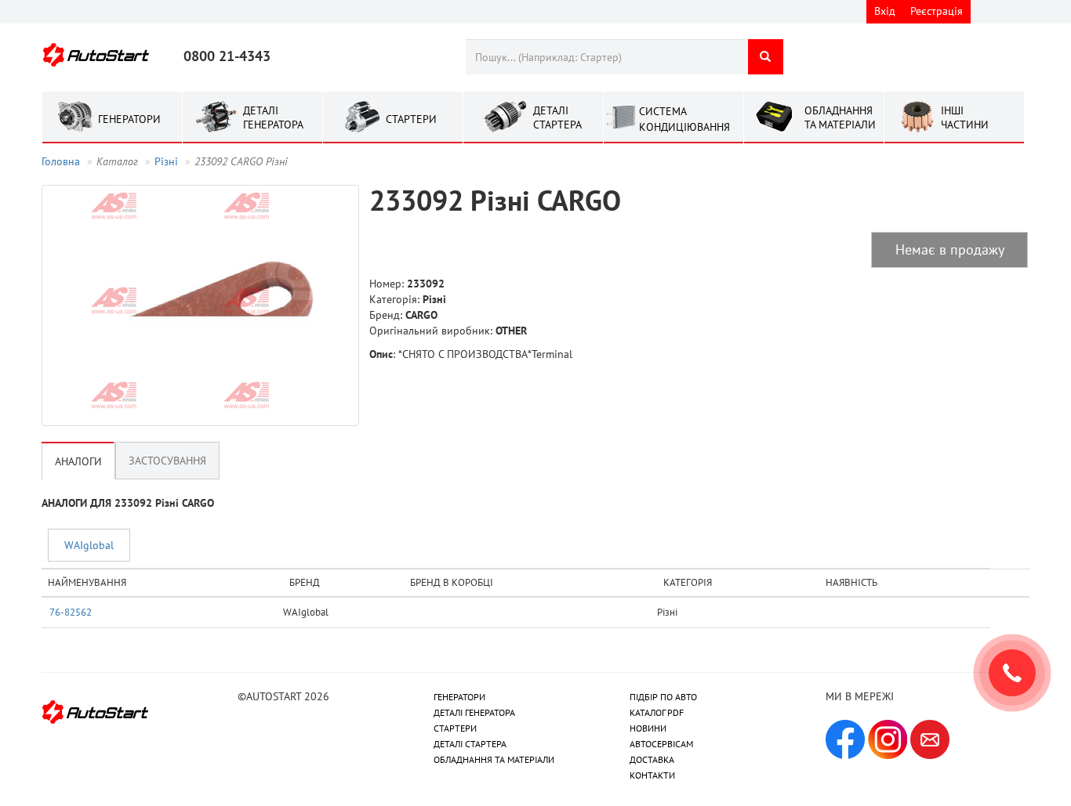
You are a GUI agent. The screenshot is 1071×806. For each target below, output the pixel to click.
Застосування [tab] (167, 461)
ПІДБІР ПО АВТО (663, 697)
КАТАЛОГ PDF (657, 712)
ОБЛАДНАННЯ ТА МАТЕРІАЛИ (494, 759)
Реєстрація (936, 11)
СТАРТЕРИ (455, 728)
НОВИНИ (648, 728)
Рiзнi (166, 161)
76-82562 (70, 611)
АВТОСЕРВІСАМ (661, 744)
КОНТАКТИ (652, 775)
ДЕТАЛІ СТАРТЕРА (470, 744)
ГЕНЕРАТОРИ (459, 697)
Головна (61, 161)
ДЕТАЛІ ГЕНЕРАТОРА (474, 712)
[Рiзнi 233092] (200, 305)
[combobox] (606, 56)
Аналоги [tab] (78, 461)
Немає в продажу (949, 249)
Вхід (884, 11)
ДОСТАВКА (652, 759)
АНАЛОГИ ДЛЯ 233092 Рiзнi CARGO (128, 503)
